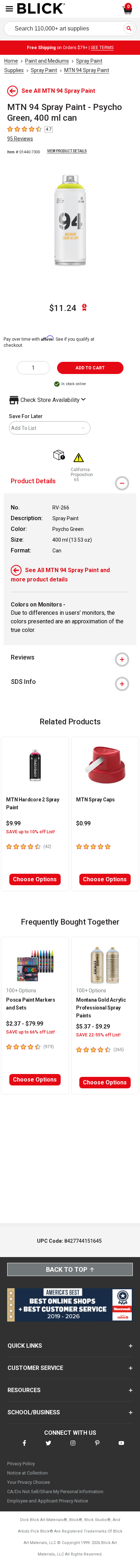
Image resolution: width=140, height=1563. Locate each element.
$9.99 (13, 823)
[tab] (70, 481)
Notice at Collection (27, 1473)
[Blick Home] (41, 9)
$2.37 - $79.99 (24, 1023)
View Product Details (67, 151)
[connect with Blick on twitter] (48, 1447)
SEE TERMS (102, 47)
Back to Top (66, 1269)
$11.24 (62, 308)
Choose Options (35, 879)
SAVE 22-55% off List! (98, 1034)
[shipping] (60, 455)
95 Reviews (20, 139)
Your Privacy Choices (28, 1482)
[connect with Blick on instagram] (73, 1447)
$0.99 (83, 823)
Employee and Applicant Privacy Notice (47, 1501)
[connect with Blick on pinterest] (97, 1447)
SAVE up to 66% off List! (30, 1032)
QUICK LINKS (25, 1345)
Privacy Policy (21, 1463)
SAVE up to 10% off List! (30, 831)
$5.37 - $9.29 (93, 1026)
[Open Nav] (9, 8)
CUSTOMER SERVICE (35, 1368)
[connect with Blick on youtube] (121, 1447)
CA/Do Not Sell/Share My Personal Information (55, 1491)
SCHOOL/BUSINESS (34, 1412)
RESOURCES (24, 1390)
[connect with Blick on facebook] (24, 1447)
